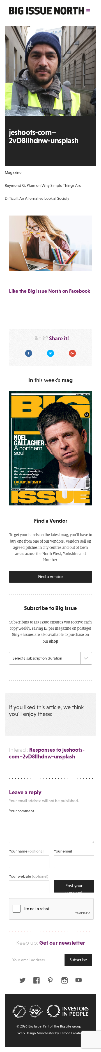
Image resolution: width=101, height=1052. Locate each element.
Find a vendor (50, 576)
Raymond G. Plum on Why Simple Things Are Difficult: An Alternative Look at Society (43, 192)
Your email (63, 851)
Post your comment (73, 888)
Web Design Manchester (35, 1033)
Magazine (13, 172)
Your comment (21, 811)
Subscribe (78, 959)
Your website (28, 876)
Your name (27, 851)
